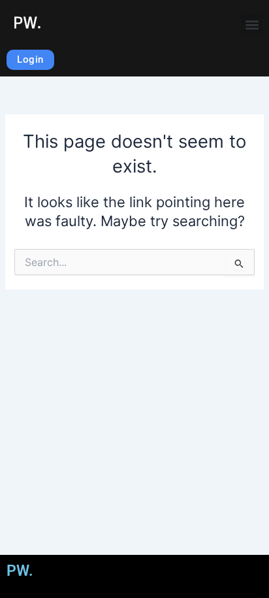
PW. (27, 22)
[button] (251, 24)
